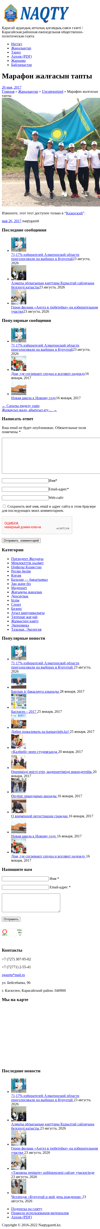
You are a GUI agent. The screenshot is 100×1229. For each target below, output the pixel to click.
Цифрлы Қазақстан (26, 567)
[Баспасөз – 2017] (18, 707)
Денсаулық (19, 596)
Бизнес (16, 609)
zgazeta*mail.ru (13, 975)
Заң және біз (21, 584)
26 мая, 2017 (11, 87)
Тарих (16, 52)
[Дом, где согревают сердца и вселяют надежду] (18, 370)
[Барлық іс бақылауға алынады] (18, 687)
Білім (15, 600)
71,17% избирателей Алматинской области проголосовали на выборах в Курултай (45, 257)
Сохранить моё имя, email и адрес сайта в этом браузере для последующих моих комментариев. (49, 508)
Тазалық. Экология (26, 629)
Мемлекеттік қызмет (27, 563)
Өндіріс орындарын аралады (34, 796)
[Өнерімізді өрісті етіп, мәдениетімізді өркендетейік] (18, 768)
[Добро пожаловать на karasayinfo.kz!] (18, 727)
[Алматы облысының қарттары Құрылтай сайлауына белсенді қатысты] (18, 279)
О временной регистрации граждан (40, 816)
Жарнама (18, 61)
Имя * (54, 879)
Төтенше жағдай (24, 617)
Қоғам (16, 575)
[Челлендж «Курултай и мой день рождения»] (18, 1193)
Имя (53, 481)
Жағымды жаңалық (26, 592)
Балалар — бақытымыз (29, 580)
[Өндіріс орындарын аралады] (18, 792)
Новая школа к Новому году (33, 398)
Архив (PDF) (21, 56)
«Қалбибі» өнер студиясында (34, 752)
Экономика (20, 625)
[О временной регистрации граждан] (18, 812)
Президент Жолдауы (27, 559)
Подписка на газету (26, 1209)
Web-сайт (56, 498)
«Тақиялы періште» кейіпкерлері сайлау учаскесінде (52, 1173)
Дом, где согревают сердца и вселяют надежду (48, 374)
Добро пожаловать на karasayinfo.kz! (40, 732)
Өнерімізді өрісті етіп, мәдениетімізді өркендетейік (52, 772)
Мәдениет (19, 588)
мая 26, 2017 (11, 221)
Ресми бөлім (21, 571)
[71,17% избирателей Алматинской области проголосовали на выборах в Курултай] (18, 250)
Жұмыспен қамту (25, 621)
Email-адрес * (60, 887)
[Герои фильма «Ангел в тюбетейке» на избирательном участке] (18, 303)
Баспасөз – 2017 (24, 711)
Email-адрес (59, 489)
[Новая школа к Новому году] (18, 394)
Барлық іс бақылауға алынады (35, 691)
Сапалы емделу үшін (21, 406)
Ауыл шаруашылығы (28, 613)
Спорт (16, 604)
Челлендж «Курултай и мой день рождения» (46, 1197)
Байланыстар (21, 65)
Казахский (74, 213)
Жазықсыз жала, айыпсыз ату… (29, 410)
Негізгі (16, 44)
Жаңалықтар (21, 48)
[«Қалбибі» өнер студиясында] (18, 747)
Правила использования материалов (40, 1213)
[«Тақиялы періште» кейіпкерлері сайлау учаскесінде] (18, 1168)
